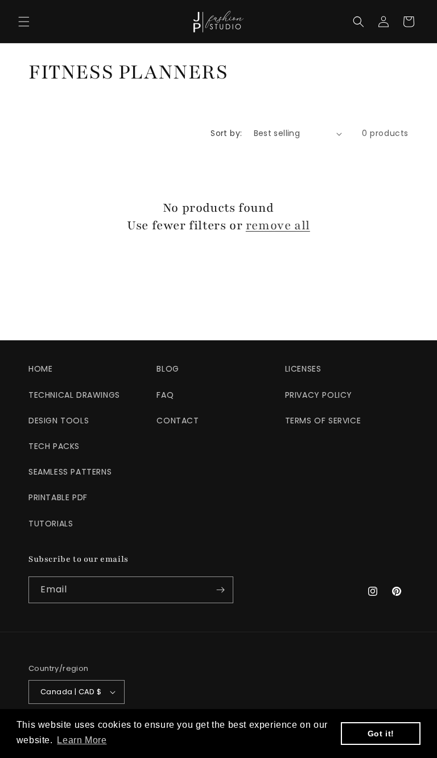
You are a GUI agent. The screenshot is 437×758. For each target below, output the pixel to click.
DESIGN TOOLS (58, 420)
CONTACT (177, 420)
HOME (40, 368)
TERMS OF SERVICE (323, 420)
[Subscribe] (220, 589)
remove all (278, 225)
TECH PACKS (54, 446)
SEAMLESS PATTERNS (70, 471)
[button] (23, 21)
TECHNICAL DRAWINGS (74, 395)
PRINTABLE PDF (58, 497)
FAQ (165, 395)
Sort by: (226, 133)
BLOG (167, 368)
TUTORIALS (50, 523)
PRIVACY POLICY (318, 395)
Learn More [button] (81, 740)
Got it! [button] (381, 733)
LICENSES (303, 368)
